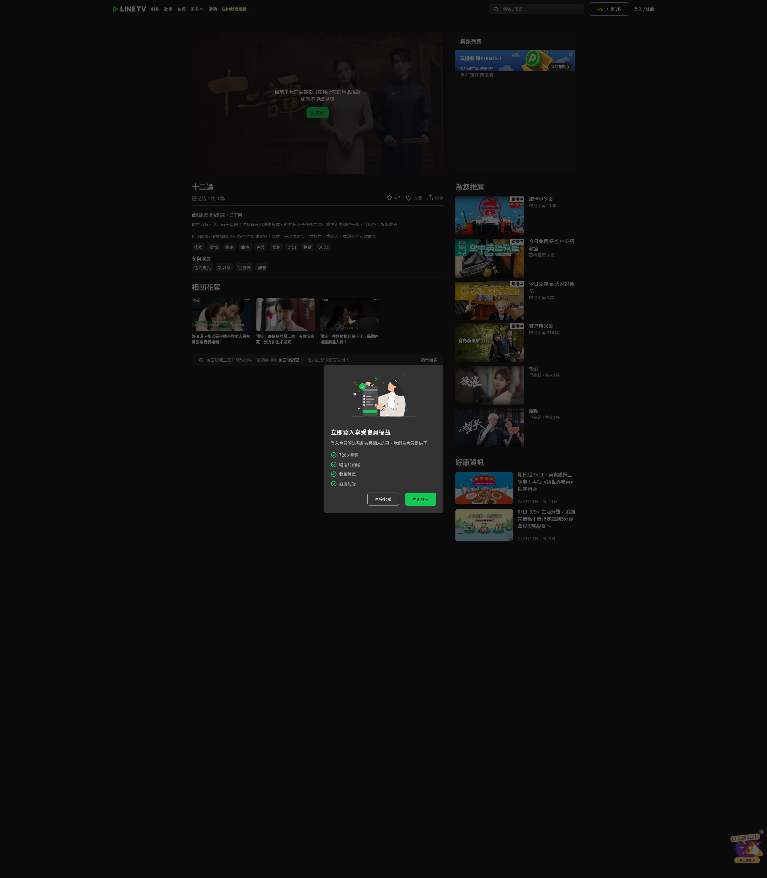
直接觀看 (383, 499)
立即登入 (420, 499)
